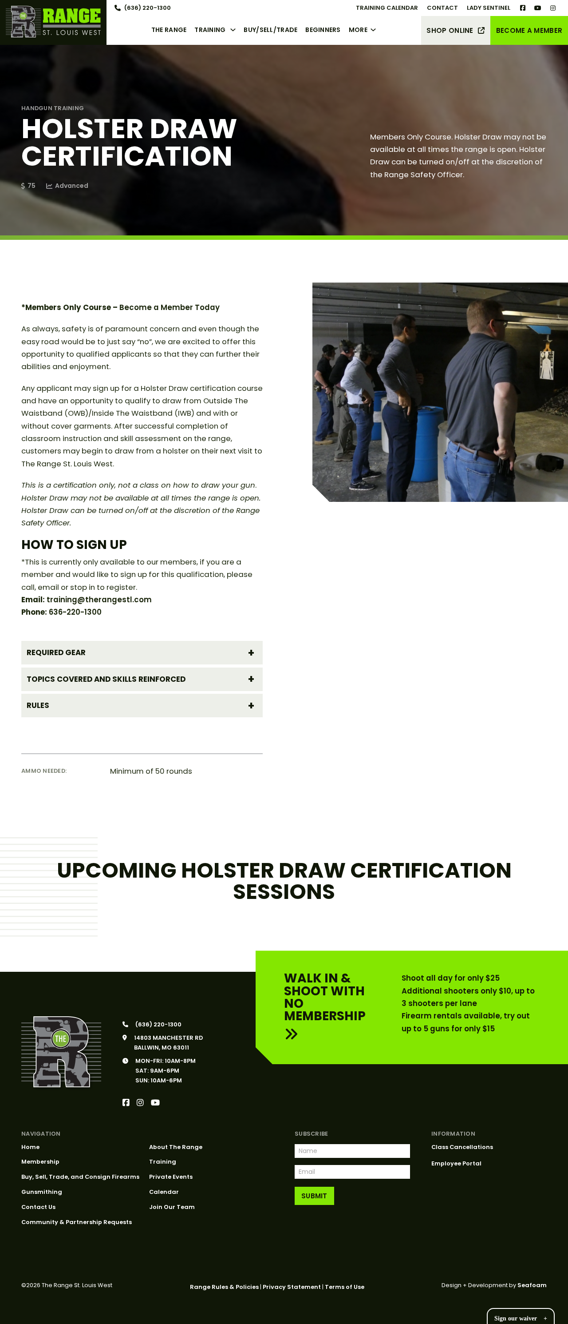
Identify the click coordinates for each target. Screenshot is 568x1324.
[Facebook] (126, 1103)
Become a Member (529, 30)
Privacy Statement (292, 1287)
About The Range (175, 1147)
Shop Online (449, 30)
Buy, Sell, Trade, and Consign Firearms (80, 1177)
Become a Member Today (169, 307)
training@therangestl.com (99, 599)
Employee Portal (456, 1163)
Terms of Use (344, 1287)
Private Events (171, 1177)
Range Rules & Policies (224, 1287)
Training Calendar (387, 8)
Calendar (164, 1192)
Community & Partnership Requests (76, 1222)
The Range (169, 29)
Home (30, 1147)
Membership (40, 1161)
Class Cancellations (462, 1147)
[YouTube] (155, 1103)
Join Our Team (172, 1207)
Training (209, 29)
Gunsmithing (41, 1192)
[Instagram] (140, 1103)
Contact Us (38, 1207)
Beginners (323, 29)
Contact (442, 8)
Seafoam (532, 1285)
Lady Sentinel (488, 8)
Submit (314, 1196)
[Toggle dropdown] (235, 30)
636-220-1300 (75, 612)
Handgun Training (52, 108)
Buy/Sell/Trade (270, 29)
